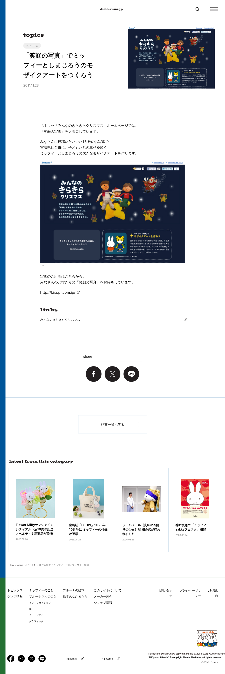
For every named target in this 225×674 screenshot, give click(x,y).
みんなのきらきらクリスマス (60, 319)
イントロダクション (40, 602)
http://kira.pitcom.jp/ (57, 292)
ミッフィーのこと (41, 590)
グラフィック (36, 621)
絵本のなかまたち (75, 596)
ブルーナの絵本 (73, 590)
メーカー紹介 (103, 596)
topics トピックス (26, 565)
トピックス (15, 590)
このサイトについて (108, 590)
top (12, 565)
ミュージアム (36, 615)
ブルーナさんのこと (43, 596)
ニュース (32, 45)
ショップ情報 (103, 602)
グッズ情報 (15, 596)
